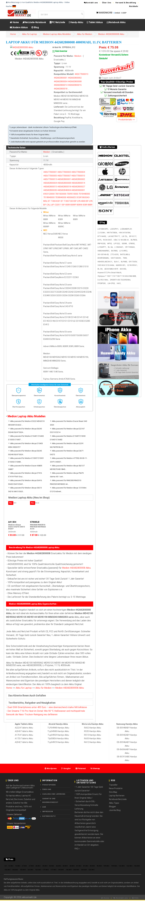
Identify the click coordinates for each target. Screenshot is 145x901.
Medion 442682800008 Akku (111, 34)
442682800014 (60, 85)
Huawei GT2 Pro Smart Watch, (110, 272)
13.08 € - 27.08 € (21, 866)
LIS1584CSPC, (103, 229)
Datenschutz (49, 816)
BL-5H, (100, 269)
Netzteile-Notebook (35, 22)
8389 (85, 205)
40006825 (71, 197)
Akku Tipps (114, 803)
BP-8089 (66, 205)
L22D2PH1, (114, 229)
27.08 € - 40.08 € (34, 866)
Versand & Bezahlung (125, 3)
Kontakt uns (92, 3)
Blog (36, 27)
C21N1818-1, (132, 265)
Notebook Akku (117, 22)
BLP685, (124, 262)
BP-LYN (77, 201)
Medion (78, 56)
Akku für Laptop (29, 34)
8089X (79, 205)
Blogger (112, 806)
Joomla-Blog (115, 810)
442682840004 (64, 190)
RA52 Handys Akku (92, 728)
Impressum (47, 811)
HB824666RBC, (104, 251)
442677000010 (78, 176)
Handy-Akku (76, 22)
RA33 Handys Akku (92, 738)
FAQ (136, 898)
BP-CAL (46, 205)
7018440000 (84, 194)
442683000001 (78, 190)
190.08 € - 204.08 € (72, 870)
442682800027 (78, 186)
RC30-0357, (107, 240)
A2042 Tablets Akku (24, 742)
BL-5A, (110, 247)
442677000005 (50, 176)
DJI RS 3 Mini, (103, 280)
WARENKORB (105, 12)
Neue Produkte (115, 788)
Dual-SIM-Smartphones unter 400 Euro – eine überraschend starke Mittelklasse (47, 707)
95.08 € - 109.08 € (103, 866)
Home (15, 22)
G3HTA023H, (116, 258)
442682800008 (75, 81)
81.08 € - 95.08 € (89, 866)
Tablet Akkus (95, 22)
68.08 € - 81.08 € (75, 866)
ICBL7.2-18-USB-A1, (121, 240)
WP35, (109, 243)
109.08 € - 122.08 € (118, 866)
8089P (73, 205)
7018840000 (49, 197)
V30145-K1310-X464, (106, 265)
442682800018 (60, 89)
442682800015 (75, 85)
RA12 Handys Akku (92, 742)
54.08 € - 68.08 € (62, 866)
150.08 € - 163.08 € (26, 870)
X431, (119, 283)
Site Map (113, 792)
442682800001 (60, 78)
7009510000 (72, 194)
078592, (132, 243)
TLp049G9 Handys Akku (58, 735)
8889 (90, 205)
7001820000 (60, 194)
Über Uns (106, 3)
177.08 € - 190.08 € (57, 870)
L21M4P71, (102, 247)
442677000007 (64, 176)
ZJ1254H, (101, 233)
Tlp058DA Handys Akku (58, 738)
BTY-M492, (102, 236)
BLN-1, (117, 262)
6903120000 (49, 194)
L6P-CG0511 (56, 205)
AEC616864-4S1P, (111, 269)
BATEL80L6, (125, 254)
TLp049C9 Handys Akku (58, 742)
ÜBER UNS (46, 789)
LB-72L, (125, 236)
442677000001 (50, 172)
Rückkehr (133, 6)
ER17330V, (133, 262)
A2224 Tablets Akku (24, 728)
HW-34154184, (125, 233)
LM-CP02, (111, 283)
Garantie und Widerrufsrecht (50, 800)
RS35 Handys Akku (92, 731)
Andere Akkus (20, 27)
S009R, (124, 243)
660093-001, (121, 265)
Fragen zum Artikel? (111, 78)
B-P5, (100, 240)
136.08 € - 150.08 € (11, 870)
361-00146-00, (103, 254)
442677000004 (78, 172)
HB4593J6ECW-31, (105, 262)
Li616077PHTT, (114, 236)
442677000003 (64, 172)
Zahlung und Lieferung (53, 794)
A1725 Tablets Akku (24, 738)
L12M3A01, (119, 247)
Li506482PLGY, (126, 229)
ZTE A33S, (114, 254)
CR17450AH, (130, 247)
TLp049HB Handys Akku (58, 731)
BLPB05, (134, 240)
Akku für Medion (84, 34)
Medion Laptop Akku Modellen (57, 34)
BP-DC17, (133, 236)
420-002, (123, 269)
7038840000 (60, 197)
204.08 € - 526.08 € (87, 870)
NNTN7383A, (112, 233)
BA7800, (114, 251)
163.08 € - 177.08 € (42, 870)
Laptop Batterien (116, 795)
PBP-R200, (102, 243)
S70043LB (34, 522)
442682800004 (60, 81)
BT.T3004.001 (54, 201)
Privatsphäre (49, 785)
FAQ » (77, 848)
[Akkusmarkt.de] (21, 13)
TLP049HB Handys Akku (58, 728)
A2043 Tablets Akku (24, 731)
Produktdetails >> (126, 119)
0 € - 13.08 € (9, 866)
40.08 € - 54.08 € (48, 866)
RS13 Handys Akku (92, 735)
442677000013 (81, 74)
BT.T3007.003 (67, 201)
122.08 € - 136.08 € (133, 866)
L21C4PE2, (123, 251)
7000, (125, 258)
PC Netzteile (58, 22)
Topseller (113, 785)
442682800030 (50, 190)
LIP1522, (117, 243)
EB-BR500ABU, (103, 258)
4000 (83, 201)
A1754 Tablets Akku (24, 735)
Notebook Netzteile (118, 799)
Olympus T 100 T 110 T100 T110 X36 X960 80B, (117, 276)
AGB (44, 807)
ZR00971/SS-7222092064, (120, 280)
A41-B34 (12, 522)
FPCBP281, (102, 283)
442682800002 (75, 78)
